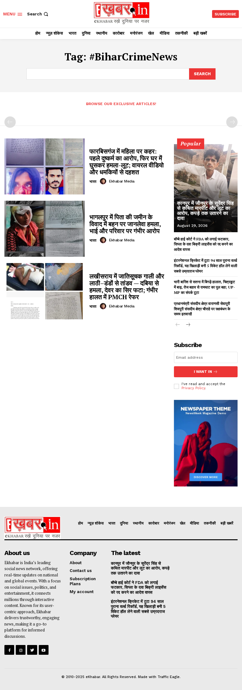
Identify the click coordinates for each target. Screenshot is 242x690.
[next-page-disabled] (232, 122)
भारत (92, 181)
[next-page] (188, 325)
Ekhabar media (122, 181)
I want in (203, 372)
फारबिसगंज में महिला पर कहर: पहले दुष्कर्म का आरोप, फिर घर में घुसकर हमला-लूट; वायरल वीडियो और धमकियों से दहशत (126, 161)
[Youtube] (44, 650)
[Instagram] (21, 650)
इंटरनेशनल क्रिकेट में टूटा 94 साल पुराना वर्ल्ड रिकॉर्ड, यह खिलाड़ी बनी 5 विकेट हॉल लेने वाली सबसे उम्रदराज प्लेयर (205, 265)
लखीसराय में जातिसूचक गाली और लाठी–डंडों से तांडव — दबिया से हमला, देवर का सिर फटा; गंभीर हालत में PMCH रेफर (126, 286)
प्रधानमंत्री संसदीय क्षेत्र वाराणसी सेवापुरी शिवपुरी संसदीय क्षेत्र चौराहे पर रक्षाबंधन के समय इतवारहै (202, 309)
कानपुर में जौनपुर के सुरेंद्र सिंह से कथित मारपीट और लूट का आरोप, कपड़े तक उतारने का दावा (205, 210)
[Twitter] (32, 650)
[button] (38, 14)
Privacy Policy (193, 388)
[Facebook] (9, 650)
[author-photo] (104, 181)
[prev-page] (10, 122)
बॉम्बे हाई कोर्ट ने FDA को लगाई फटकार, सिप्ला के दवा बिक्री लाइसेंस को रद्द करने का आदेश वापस (203, 244)
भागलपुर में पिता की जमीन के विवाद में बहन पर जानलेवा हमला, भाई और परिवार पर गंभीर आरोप (125, 224)
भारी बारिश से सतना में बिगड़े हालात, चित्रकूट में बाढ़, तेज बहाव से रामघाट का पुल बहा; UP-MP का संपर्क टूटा (204, 287)
